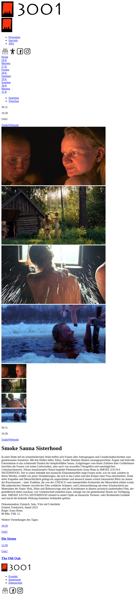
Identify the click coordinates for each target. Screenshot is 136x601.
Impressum (14, 579)
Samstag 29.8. (6, 77)
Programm (14, 37)
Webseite (14, 125)
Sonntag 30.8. (6, 84)
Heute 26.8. (4, 58)
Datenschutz (15, 582)
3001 (11, 43)
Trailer (5, 125)
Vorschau (13, 101)
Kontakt (13, 576)
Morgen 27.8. (5, 65)
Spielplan (13, 97)
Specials (13, 40)
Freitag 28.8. (5, 71)
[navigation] (4, 597)
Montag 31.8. (5, 90)
